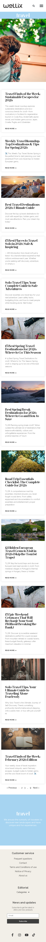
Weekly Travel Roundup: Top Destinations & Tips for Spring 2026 (22, 144)
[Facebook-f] (12, 935)
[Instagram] (19, 935)
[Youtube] (26, 935)
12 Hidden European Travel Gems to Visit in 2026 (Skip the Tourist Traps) (21, 552)
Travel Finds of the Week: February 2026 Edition (23, 758)
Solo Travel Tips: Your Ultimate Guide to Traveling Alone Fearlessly (20, 692)
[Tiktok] (33, 935)
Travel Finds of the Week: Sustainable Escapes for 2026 (23, 97)
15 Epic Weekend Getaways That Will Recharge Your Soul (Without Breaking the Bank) (20, 621)
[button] (34, 6)
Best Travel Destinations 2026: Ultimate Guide (22, 206)
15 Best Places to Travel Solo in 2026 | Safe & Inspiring (21, 244)
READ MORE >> (11, 129)
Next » (36, 788)
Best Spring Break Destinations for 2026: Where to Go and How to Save (22, 414)
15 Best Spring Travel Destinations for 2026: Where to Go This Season (23, 349)
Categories (22, 892)
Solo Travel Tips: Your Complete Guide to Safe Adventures (21, 286)
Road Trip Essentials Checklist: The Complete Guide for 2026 (22, 482)
